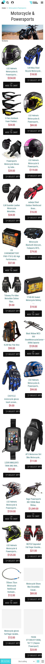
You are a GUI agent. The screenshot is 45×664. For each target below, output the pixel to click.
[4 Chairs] (34, 2)
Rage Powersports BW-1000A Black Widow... (33, 502)
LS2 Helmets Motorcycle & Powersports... (33, 163)
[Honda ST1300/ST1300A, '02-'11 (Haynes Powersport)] (33, 621)
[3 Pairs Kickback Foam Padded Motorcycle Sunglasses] (11, 104)
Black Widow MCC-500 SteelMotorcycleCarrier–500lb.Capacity (33, 338)
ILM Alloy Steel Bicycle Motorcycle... (33, 69)
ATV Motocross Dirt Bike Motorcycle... (33, 456)
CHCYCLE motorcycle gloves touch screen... (11, 399)
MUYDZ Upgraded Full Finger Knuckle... (33, 545)
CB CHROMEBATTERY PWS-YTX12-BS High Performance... (11, 255)
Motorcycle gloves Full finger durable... (11, 632)
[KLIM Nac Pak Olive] (11, 331)
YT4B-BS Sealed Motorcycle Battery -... (33, 300)
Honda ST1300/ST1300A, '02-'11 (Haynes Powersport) (33, 641)
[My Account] (12, 2)
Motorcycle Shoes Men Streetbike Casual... (33, 587)
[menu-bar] (41, 2)
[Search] (7, 2)
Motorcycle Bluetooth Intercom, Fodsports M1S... (33, 245)
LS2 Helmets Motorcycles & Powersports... (11, 71)
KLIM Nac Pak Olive (11, 345)
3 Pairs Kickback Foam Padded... (11, 120)
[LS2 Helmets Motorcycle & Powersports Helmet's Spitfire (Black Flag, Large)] (33, 148)
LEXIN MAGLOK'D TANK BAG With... (11, 464)
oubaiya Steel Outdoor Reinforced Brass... (33, 205)
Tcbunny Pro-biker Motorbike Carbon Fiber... (11, 298)
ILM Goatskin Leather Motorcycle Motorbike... (11, 208)
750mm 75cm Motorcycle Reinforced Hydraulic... (11, 587)
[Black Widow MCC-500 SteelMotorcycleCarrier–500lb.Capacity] (33, 326)
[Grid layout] (38, 661)
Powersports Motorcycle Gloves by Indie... (11, 164)
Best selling (23, 661)
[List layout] (42, 661)
